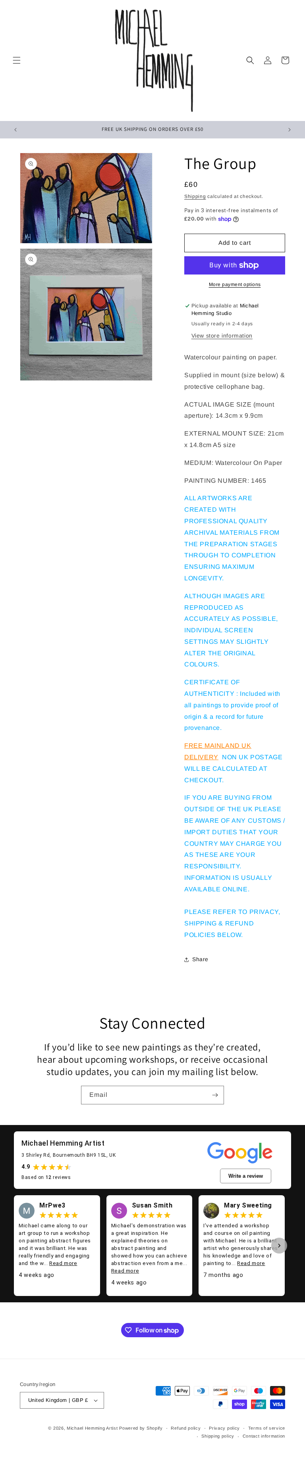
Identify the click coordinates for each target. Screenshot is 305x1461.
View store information (222, 335)
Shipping (195, 196)
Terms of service (266, 1428)
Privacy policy (224, 1428)
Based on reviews (46, 1177)
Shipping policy (217, 1436)
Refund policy (186, 1428)
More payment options (235, 284)
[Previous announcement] (15, 129)
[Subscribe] (215, 1095)
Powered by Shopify (141, 1428)
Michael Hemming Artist (92, 1428)
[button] (16, 60)
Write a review (245, 1176)
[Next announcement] (289, 129)
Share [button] (200, 959)
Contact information (264, 1436)
